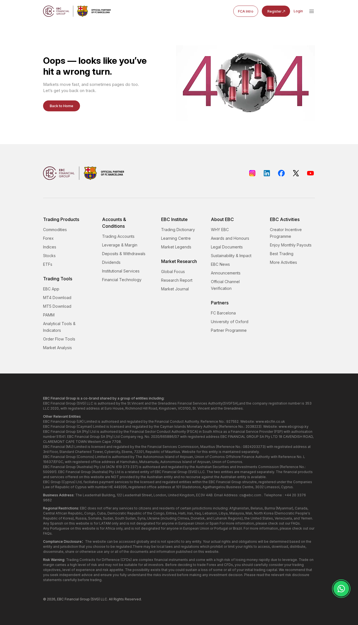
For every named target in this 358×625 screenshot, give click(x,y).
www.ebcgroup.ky (293, 426)
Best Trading (281, 253)
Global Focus (173, 271)
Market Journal (175, 288)
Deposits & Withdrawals (123, 253)
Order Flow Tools (59, 339)
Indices (49, 247)
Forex (48, 238)
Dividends (111, 262)
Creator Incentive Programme (286, 233)
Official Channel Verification (225, 285)
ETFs (47, 264)
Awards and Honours (230, 238)
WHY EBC (220, 229)
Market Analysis (57, 347)
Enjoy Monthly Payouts (291, 245)
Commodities (55, 229)
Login (298, 11)
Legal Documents (227, 247)
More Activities (283, 262)
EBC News (220, 264)
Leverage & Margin (119, 245)
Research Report (176, 280)
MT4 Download (57, 297)
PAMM (49, 314)
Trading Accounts (118, 236)
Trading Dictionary (178, 229)
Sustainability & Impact (231, 255)
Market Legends (176, 247)
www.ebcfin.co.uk (270, 421)
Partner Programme (229, 330)
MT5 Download (57, 306)
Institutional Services (121, 271)
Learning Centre (176, 238)
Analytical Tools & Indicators (59, 327)
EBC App (51, 288)
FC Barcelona (223, 313)
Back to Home (61, 106)
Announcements (226, 273)
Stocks (49, 255)
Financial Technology (122, 279)
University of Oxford (229, 321)
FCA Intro (245, 11)
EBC (60, 599)
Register (274, 11)
